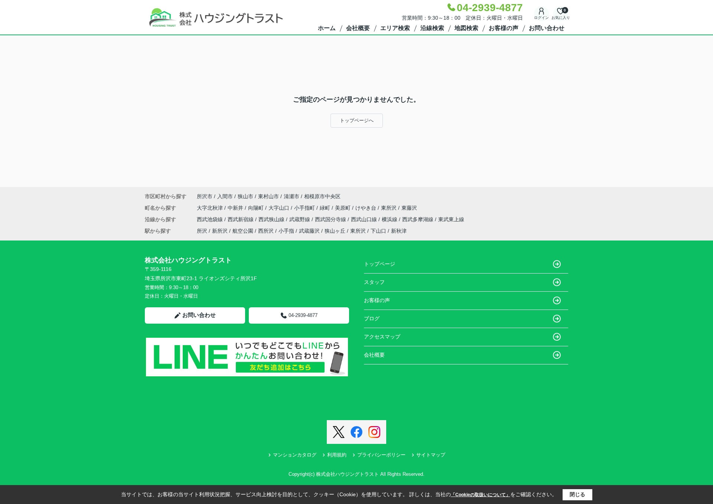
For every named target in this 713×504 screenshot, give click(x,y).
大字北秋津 (210, 208)
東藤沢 (409, 208)
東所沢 (389, 208)
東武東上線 (451, 219)
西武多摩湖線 (418, 219)
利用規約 (336, 455)
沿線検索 (432, 28)
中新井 (236, 208)
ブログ (372, 318)
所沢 (202, 231)
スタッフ (374, 282)
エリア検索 (395, 28)
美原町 (343, 208)
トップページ (379, 264)
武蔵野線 (300, 219)
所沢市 (204, 196)
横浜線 (390, 219)
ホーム (327, 28)
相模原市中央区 (322, 196)
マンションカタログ (294, 455)
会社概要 (358, 28)
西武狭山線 (272, 219)
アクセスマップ (382, 337)
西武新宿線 (241, 219)
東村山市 (268, 196)
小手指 (286, 231)
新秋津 (399, 231)
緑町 (326, 208)
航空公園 (242, 231)
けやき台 (366, 208)
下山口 (378, 231)
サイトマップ (430, 455)
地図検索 (466, 28)
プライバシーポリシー (381, 455)
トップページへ (357, 120)
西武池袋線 (210, 219)
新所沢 (220, 231)
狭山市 (245, 196)
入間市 (225, 196)
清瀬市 (291, 196)
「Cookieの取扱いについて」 (480, 494)
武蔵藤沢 (309, 231)
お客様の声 (503, 28)
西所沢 (266, 231)
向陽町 (256, 208)
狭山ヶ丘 (335, 231)
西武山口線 (364, 219)
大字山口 (279, 208)
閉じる (577, 494)
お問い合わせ (546, 28)
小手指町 (305, 208)
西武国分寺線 (331, 219)
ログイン (541, 18)
